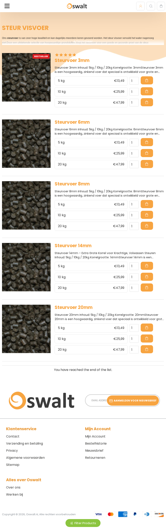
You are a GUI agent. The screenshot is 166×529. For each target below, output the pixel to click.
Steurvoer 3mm (72, 61)
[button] (147, 80)
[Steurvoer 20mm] (26, 329)
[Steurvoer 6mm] (26, 143)
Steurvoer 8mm (72, 184)
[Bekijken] (161, 6)
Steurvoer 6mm (72, 122)
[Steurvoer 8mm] (26, 205)
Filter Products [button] (85, 523)
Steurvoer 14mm (73, 246)
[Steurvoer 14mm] (26, 267)
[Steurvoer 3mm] (26, 77)
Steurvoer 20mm (74, 308)
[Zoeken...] (151, 6)
